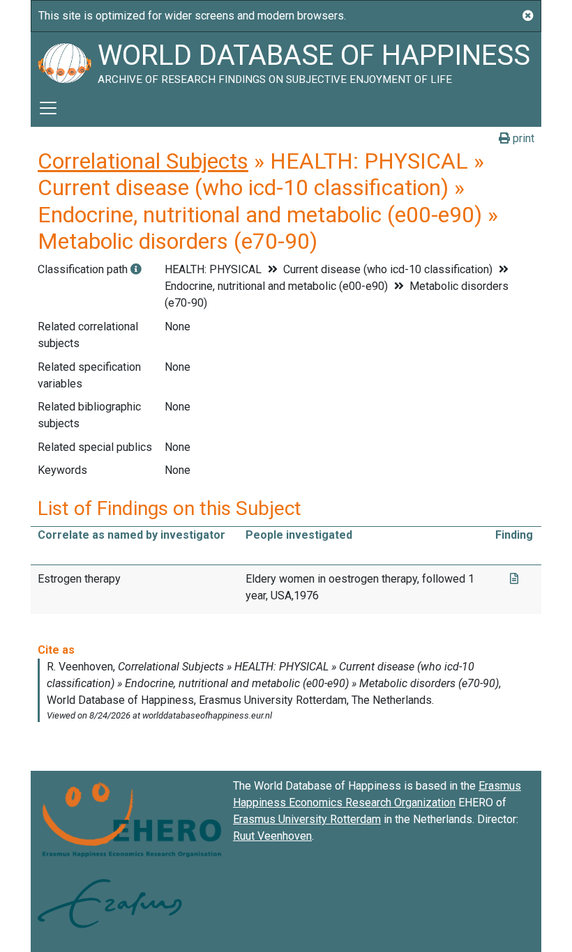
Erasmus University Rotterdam (307, 819)
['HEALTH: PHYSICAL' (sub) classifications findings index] (136, 269)
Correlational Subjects (143, 161)
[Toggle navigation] (48, 108)
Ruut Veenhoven (272, 836)
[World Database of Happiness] (64, 60)
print (522, 138)
